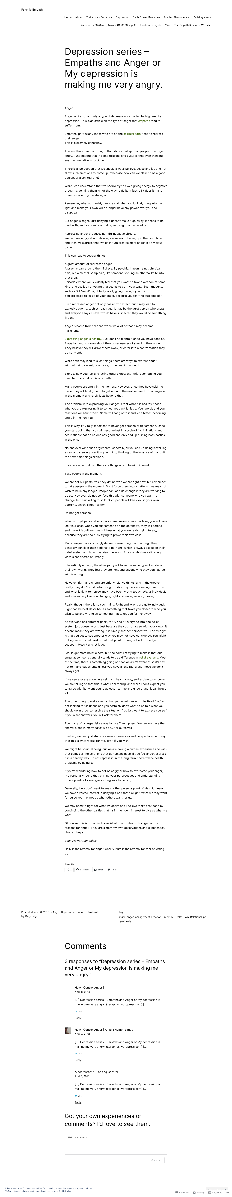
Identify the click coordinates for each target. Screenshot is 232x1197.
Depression (67, 912)
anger (122, 917)
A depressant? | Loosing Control (96, 1072)
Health (178, 917)
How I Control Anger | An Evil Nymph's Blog (104, 1029)
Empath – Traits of (87, 912)
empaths (144, 121)
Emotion (156, 917)
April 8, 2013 (82, 991)
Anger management (138, 917)
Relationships (198, 917)
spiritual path (132, 133)
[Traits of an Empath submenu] (111, 17)
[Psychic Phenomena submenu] (189, 17)
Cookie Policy (65, 1191)
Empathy (168, 917)
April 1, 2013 (82, 1076)
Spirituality (125, 921)
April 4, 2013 (82, 1034)
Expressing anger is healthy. (83, 338)
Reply (78, 1017)
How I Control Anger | (89, 987)
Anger (56, 912)
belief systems (148, 657)
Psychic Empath (32, 9)
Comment (156, 1160)
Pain (186, 917)
